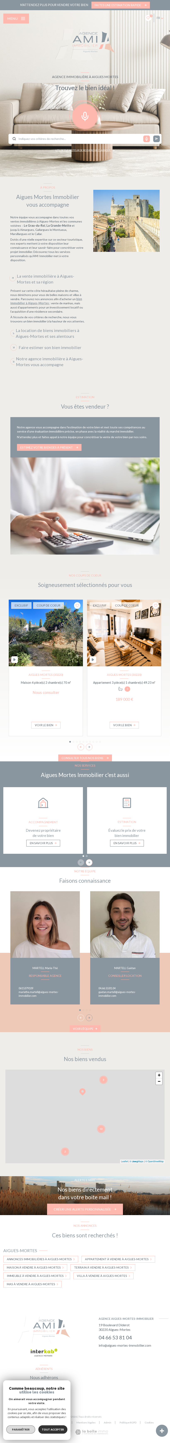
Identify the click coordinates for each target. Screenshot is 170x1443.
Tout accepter (53, 1429)
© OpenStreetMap (154, 1161)
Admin (107, 1422)
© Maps (136, 1161)
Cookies (149, 1422)
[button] (89, 747)
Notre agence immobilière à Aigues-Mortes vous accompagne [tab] (49, 361)
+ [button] (159, 1075)
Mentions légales (86, 1422)
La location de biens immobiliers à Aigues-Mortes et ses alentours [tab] (47, 333)
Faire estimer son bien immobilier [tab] (50, 347)
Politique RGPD (128, 1422)
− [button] (159, 1081)
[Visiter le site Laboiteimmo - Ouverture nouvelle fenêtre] (91, 1432)
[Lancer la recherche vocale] (85, 115)
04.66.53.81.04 (106, 988)
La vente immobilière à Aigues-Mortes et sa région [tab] (45, 278)
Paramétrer (21, 1429)
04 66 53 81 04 (115, 1337)
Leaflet (124, 1161)
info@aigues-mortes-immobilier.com (125, 1345)
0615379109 (26, 988)
